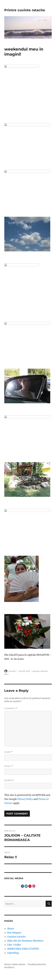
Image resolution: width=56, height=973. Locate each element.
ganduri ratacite (40, 671)
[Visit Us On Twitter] (26, 885)
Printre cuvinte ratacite (24, 10)
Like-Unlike (14, 944)
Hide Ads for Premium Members (25, 940)
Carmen (12, 671)
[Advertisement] (28, 667)
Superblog (13, 952)
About (10, 928)
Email (8, 766)
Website (9, 780)
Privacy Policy (25, 799)
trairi (6, 674)
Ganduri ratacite (16, 936)
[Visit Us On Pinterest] (30, 885)
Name (8, 752)
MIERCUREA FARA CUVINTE (23, 948)
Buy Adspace (14, 932)
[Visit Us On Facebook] (22, 885)
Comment (10, 708)
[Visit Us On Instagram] (33, 885)
